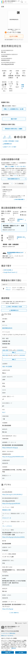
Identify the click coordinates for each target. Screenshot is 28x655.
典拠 (13, 352)
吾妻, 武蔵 (5, 350)
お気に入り (5, 138)
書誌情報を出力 (8, 143)
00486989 (20, 350)
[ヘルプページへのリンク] (15, 30)
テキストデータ (6, 518)
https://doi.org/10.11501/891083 (11, 494)
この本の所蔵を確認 (18, 199)
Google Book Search (10, 272)
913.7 (3, 412)
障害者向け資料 (6, 510)
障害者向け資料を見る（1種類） (14, 129)
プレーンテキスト (8, 289)
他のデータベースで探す (10, 147)
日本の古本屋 (7, 270)
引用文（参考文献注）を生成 (11, 141)
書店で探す (14, 119)
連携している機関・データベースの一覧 (14, 166)
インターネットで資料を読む (8, 633)
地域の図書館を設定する (14, 179)
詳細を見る (22, 86)
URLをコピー (9, 138)
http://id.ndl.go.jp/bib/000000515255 (13, 456)
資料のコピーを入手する (7, 635)
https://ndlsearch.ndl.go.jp (10, 448)
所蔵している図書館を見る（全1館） (14, 109)
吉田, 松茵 (5, 355)
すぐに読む (15, 36)
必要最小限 (7, 652)
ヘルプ (15, 175)
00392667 (22, 355)
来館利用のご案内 (20, 220)
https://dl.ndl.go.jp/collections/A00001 (13, 537)
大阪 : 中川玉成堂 (7, 366)
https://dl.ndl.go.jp (7, 609)
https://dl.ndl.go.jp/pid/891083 (11, 503)
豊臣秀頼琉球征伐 (7, 328)
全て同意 (21, 652)
